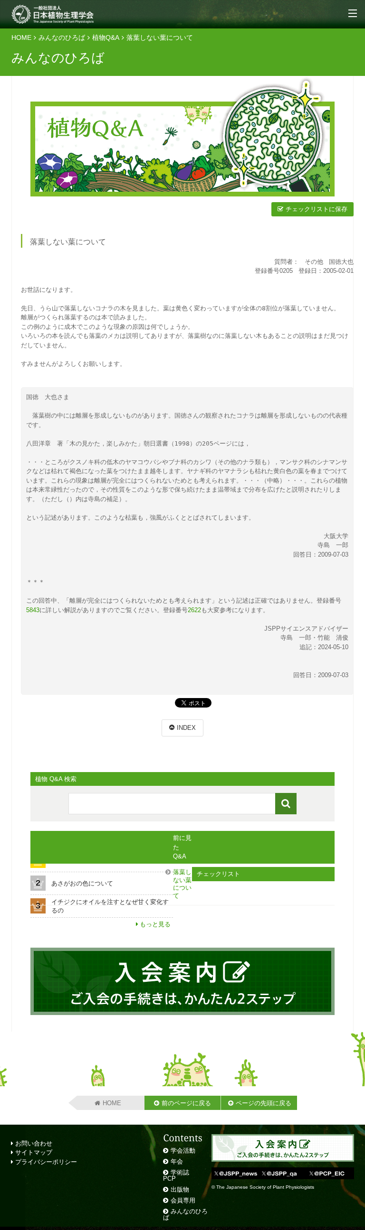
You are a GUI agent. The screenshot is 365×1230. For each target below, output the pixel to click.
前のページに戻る (186, 1103)
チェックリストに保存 (316, 209)
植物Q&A (105, 37)
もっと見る (155, 924)
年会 (177, 1161)
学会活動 (183, 1150)
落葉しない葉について (182, 884)
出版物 (180, 1189)
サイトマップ (32, 1152)
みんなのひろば (61, 37)
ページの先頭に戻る (263, 1103)
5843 (32, 610)
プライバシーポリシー (45, 1161)
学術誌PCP (176, 1175)
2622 (194, 610)
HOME (21, 37)
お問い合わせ (32, 1143)
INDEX (186, 727)
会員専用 (183, 1200)
